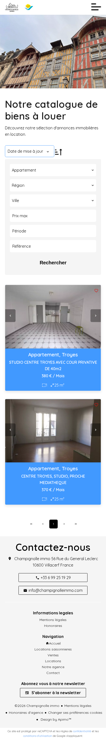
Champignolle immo (32, 558)
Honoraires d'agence (26, 712)
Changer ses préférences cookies (75, 712)
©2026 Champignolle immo (37, 705)
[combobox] (53, 170)
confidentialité (82, 731)
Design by (55, 719)
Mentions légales (77, 705)
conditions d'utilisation (37, 736)
